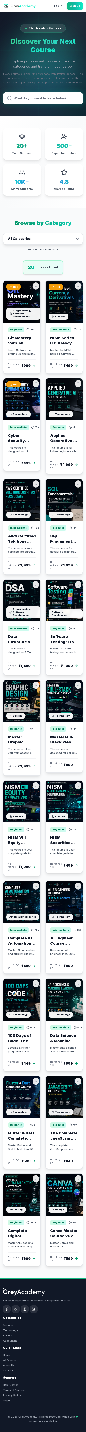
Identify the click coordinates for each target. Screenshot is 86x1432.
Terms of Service (14, 1390)
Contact (8, 1370)
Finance (8, 1325)
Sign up (75, 5)
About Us (8, 1365)
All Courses (10, 1360)
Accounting (10, 1340)
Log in (58, 5)
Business (8, 1335)
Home (6, 1355)
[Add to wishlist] (36, 286)
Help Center (10, 1384)
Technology (10, 1330)
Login (6, 1400)
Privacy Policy (12, 1395)
